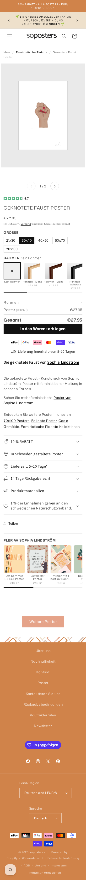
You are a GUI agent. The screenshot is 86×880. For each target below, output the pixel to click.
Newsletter (43, 726)
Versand (26, 223)
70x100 (12, 249)
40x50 (43, 240)
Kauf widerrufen (43, 715)
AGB (27, 865)
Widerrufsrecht (32, 858)
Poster (43, 682)
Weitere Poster (43, 621)
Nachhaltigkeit (43, 661)
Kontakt (43, 672)
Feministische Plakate (31, 52)
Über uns (43, 650)
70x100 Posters (16, 420)
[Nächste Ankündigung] (77, 20)
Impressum (59, 865)
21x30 (10, 240)
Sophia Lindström (63, 362)
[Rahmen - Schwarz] (75, 270)
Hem (7, 52)
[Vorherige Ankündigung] (9, 20)
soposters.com (40, 852)
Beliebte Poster (44, 420)
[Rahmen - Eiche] (32, 270)
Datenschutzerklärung (63, 858)
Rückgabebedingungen (43, 704)
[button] (9, 36)
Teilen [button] (13, 523)
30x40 (27, 240)
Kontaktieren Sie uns (43, 693)
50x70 (60, 240)
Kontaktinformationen (45, 873)
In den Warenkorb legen (42, 328)
